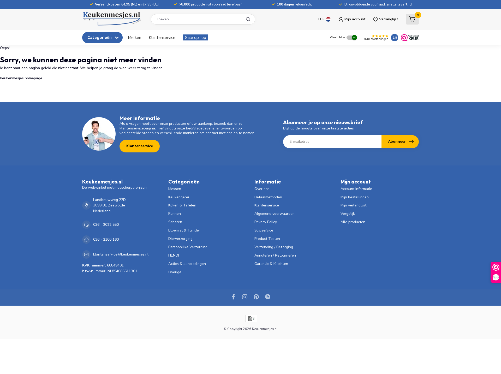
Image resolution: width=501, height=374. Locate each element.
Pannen (174, 213)
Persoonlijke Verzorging (187, 247)
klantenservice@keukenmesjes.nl (120, 254)
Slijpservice (263, 230)
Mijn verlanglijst (353, 205)
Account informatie (356, 188)
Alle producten (353, 221)
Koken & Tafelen (182, 205)
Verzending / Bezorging (273, 247)
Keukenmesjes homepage (21, 78)
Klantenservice (162, 37)
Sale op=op (195, 37)
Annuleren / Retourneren (275, 255)
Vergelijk (348, 213)
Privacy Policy (265, 221)
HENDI (173, 255)
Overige (174, 272)
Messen (174, 188)
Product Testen (267, 238)
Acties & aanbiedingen (187, 263)
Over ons (262, 188)
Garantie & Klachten (271, 263)
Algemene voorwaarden (274, 213)
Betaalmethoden (268, 197)
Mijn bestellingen (355, 197)
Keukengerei (178, 197)
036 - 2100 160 (106, 239)
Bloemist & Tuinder (184, 230)
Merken (134, 37)
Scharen (175, 221)
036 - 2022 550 (106, 224)
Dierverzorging (180, 238)
